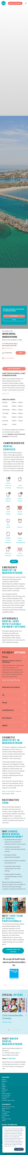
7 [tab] (18, 985)
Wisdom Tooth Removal (8, 540)
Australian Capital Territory (8, 1100)
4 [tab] (12, 985)
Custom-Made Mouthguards (20, 540)
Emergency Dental (6, 1119)
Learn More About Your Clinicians (13, 951)
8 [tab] (21, 985)
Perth (3, 1083)
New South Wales (6, 1095)
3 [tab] (9, 985)
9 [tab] (23, 985)
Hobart (3, 1088)
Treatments (6, 1104)
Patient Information (9, 1124)
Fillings (3, 1110)
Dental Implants (5, 1115)
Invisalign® (4, 1113)
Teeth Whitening (20, 487)
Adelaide (4, 1086)
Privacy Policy (13, 1146)
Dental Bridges (19, 513)
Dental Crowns (19, 500)
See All (14, 561)
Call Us (14, 319)
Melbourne (4, 1081)
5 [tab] (14, 985)
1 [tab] (5, 985)
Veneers (19, 527)
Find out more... (7, 1022)
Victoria (3, 1091)
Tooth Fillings (8, 513)
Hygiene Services (8, 500)
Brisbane (4, 1079)
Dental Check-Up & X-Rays (8, 485)
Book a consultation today (10, 791)
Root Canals (8, 526)
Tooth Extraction (20, 554)
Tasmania (4, 1098)
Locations (5, 1077)
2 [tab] (7, 985)
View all (3, 1120)
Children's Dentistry (8, 554)
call (20, 353)
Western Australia (6, 1093)
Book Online (14, 316)
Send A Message (9, 358)
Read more (5, 393)
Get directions (8, 348)
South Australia (5, 1097)
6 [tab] (16, 985)
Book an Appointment (15, 3)
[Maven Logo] (3, 3)
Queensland (5, 1090)
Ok (18, 1149)
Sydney (3, 1084)
